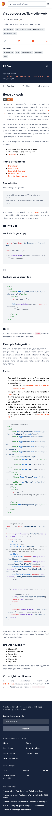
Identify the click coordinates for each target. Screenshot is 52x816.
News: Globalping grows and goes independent (23, 806)
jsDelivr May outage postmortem (17, 810)
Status (28, 743)
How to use (13, 168)
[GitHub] (19, 41)
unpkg (26, 770)
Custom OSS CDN (10, 758)
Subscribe (26, 729)
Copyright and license (17, 176)
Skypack (27, 775)
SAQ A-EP (12, 154)
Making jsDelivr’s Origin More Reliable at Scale (23, 791)
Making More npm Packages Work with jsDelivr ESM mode (25, 796)
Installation (13, 166)
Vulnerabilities (10, 33)
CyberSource (8, 684)
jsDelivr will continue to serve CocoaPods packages (25, 802)
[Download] (46, 41)
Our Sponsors (9, 753)
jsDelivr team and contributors (29, 707)
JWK (10, 394)
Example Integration (17, 171)
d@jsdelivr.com (32, 753)
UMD (36, 212)
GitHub (6, 770)
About (5, 743)
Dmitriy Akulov (20, 709)
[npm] (33, 41)
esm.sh (46, 770)
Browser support (15, 173)
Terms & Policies (33, 748)
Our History (8, 748)
